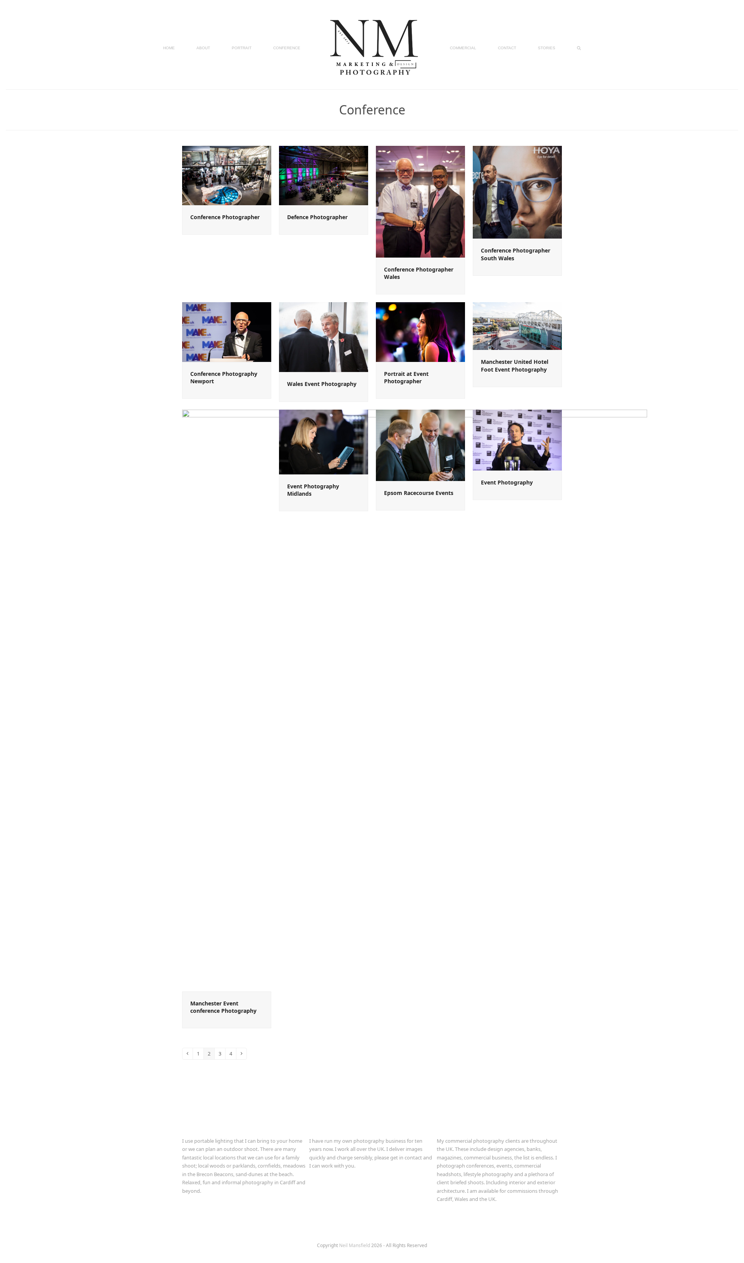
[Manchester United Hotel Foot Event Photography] (517, 325)
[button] (579, 47)
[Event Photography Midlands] (323, 441)
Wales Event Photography (321, 384)
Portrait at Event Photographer (406, 377)
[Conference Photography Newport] (226, 331)
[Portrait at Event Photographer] (420, 331)
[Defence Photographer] (323, 174)
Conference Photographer (225, 217)
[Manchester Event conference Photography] (414, 699)
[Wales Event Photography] (323, 336)
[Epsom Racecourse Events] (420, 444)
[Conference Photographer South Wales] (517, 191)
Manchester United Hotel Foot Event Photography (514, 365)
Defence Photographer (317, 217)
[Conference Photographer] (226, 174)
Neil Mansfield (355, 1245)
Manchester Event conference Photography (223, 1007)
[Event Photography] (517, 439)
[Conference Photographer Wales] (420, 200)
